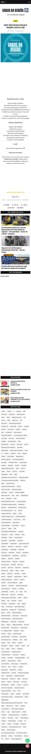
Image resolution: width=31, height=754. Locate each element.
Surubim (24, 712)
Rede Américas (9, 675)
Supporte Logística (16, 712)
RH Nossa (3, 681)
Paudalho (17, 645)
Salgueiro (13, 684)
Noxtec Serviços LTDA (6, 639)
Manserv (3, 612)
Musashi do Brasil (5, 627)
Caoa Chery (23, 465)
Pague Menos (4, 645)
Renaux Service (4, 678)
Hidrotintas (9, 573)
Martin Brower (16, 615)
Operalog (3, 642)
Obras (21, 639)
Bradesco (7, 453)
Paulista (23, 645)
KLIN (25, 591)
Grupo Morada (16, 555)
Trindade (9, 724)
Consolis (18, 486)
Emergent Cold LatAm (6, 513)
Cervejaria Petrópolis (23, 477)
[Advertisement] (15, 82)
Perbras (13, 648)
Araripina (3, 429)
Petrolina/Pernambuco (20, 657)
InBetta (25, 576)
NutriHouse (15, 639)
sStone (16, 706)
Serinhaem (18, 694)
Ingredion (3, 582)
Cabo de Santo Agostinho (18, 459)
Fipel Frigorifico (16, 522)
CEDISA (15, 474)
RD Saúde (14, 672)
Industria (16, 579)
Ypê (2, 739)
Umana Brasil (4, 727)
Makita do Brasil (21, 609)
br (1, 453)
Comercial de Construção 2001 (8, 486)
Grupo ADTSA (4, 540)
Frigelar (9, 528)
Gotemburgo (4, 537)
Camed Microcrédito (13, 462)
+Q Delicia (9, 411)
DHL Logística (9, 498)
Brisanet (3, 456)
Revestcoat (25, 678)
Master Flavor (24, 615)
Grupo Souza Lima (5, 564)
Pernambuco (20, 648)
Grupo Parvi (14, 561)
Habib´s (17, 570)
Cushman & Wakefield (19, 492)
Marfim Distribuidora (16, 612)
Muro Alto (26, 624)
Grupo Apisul (20, 540)
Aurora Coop (4, 438)
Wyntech (26, 736)
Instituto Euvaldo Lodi (12, 582)
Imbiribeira (9, 576)
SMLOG (2, 706)
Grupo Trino (10, 567)
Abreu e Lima (4, 414)
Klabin (21, 591)
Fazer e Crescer (17, 519)
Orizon (8, 642)
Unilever (3, 730)
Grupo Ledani (11, 552)
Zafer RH (7, 739)
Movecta (9, 624)
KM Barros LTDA (4, 594)
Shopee (26, 697)
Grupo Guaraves (4, 549)
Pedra (2, 648)
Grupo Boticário (4, 543)
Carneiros (23, 468)
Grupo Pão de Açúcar (5, 561)
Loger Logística (12, 603)
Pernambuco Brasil (5, 651)
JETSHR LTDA (21, 588)
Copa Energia (4, 492)
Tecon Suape (10, 718)
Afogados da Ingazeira (16, 417)
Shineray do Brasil (19, 697)
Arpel (2, 432)
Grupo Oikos (10, 558)
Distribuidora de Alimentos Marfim (8, 504)
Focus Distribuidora (5, 525)
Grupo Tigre (20, 564)
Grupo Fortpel (18, 546)
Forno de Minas (15, 525)
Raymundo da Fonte (5, 672)
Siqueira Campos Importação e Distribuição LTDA (11, 703)
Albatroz (3, 420)
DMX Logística (21, 504)
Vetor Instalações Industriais (7, 733)
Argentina (24, 429)
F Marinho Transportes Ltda (7, 516)
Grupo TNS (3, 567)
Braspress (24, 453)
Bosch (26, 450)
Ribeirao (9, 681)
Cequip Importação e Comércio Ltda (9, 477)
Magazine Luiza (4, 609)
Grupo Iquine (21, 549)
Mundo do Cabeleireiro (17, 624)
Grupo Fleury (10, 546)
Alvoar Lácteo (15, 420)
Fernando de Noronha (6, 522)
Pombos (19, 660)
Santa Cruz (25, 684)
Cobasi (2, 483)
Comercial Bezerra (10, 483)
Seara (14, 690)
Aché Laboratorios (21, 414)
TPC (25, 721)
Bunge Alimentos (19, 456)
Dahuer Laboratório (5, 495)
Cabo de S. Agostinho (6, 459)
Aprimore (20, 426)
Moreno (3, 624)
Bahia (19, 441)
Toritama (20, 721)
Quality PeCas (13, 669)
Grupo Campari (13, 543)
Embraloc (20, 510)
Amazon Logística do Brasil (15, 423)
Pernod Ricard (15, 654)
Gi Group (11, 534)
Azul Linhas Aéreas (12, 441)
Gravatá (10, 537)
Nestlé (22, 630)
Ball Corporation (5, 444)
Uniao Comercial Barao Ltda (15, 727)
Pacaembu (20, 642)
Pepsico (7, 648)
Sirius (26, 703)
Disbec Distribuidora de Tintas (8, 501)
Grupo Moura (23, 555)
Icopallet (24, 573)
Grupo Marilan (25, 552)
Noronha (9, 633)
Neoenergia (16, 630)
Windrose (11, 736)
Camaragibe (4, 462)
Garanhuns (21, 531)
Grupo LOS (18, 552)
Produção (21, 666)
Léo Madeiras (20, 594)
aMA (21, 420)
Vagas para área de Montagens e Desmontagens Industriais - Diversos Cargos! (13, 250)
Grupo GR (25, 546)
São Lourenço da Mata (6, 690)
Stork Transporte (5, 709)
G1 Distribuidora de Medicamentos (8, 531)
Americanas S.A (4, 426)
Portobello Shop (23, 663)
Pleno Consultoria (11, 660)
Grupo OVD (17, 558)
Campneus (3, 465)
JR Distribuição (4, 591)
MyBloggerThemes (22, 751)
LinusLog (3, 600)
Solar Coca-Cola (9, 706)
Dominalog (3, 507)
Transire (3, 724)
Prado (9, 666)
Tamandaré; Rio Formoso (13, 715)
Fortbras (23, 525)
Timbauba (3, 721)
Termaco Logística (24, 718)
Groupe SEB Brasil (18, 537)
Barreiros (13, 444)
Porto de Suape (14, 663)
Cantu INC (17, 465)
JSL (17, 591)
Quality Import (4, 669)
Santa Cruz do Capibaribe (6, 687)
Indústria (22, 579)
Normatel (3, 633)
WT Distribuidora (18, 736)
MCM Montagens (4, 621)
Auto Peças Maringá (20, 438)
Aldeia (8, 420)
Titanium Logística (12, 721)
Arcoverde (18, 429)
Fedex (24, 519)
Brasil (15, 21)
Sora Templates (13, 751)
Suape (8, 712)
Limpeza (25, 597)
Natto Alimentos (14, 627)
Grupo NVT (3, 558)
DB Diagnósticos (24, 495)
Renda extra (12, 678)
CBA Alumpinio (4, 474)
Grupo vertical (4, 570)
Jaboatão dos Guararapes (21, 585)
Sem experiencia (4, 694)
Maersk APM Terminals (19, 606)
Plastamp (3, 660)
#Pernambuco (25, 200)
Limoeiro (20, 597)
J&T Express (11, 585)
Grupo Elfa (3, 546)
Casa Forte (14, 471)
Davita (17, 495)
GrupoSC (11, 570)
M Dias (2, 606)
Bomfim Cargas (4, 450)
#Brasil (4, 200)
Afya (24, 417)
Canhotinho (10, 465)
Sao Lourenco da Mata (19, 687)
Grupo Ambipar (12, 540)
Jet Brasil (14, 588)
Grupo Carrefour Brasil (24, 543)
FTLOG (15, 528)
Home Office (17, 573)
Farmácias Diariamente (6, 519)
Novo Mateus (15, 636)
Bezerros (26, 444)
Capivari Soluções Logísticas (7, 468)
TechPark (3, 718)
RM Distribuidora (5, 684)
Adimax (8, 417)
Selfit (19, 690)
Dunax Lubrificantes (12, 507)
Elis (15, 510)
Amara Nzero (4, 423)
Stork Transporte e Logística (17, 709)
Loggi (18, 603)
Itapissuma (3, 585)
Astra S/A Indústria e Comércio (20, 435)
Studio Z (3, 712)
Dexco (2, 498)
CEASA (11, 474)
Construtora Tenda (5, 489)
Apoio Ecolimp (13, 426)
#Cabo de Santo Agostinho (13, 200)
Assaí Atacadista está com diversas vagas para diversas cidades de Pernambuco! (14, 267)
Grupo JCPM (3, 552)
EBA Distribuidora (22, 507)
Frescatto (3, 528)
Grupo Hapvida (13, 549)
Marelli (8, 612)
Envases (14, 513)
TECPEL (16, 718)
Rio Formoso (24, 681)
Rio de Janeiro (16, 681)
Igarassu (3, 576)
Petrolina (3, 657)
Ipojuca (20, 582)
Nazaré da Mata (24, 627)
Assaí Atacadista (17, 432)
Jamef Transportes (5, 588)
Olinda (25, 639)
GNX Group (17, 534)
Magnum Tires (13, 609)
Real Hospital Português (23, 672)
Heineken (3, 573)
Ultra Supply (16, 724)
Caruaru (8, 471)
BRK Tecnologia (10, 456)
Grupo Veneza (26, 567)
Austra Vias (11, 438)
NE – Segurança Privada (6, 630)
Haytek (22, 570)
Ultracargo (23, 724)
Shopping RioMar (5, 700)
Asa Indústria (9, 432)
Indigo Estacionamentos (6, 579)
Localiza (20, 600)
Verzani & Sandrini (11, 730)
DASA (13, 495)
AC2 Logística (12, 414)
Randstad (20, 669)
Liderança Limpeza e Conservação (8, 597)
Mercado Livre (14, 621)
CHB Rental (22, 480)
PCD (28, 645)
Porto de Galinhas (5, 663)
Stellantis (22, 706)
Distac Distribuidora (21, 501)
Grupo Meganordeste (6, 555)
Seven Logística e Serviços (7, 697)
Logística (24, 603)
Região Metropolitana (19, 675)
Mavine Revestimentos (18, 618)
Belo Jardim (19, 444)
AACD (24, 411)
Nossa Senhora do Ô (5, 636)
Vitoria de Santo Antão (22, 733)
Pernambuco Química (16, 651)
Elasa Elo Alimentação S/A (6, 510)
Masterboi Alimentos (6, 618)
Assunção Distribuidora (6, 435)
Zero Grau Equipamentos (16, 739)
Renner (18, 678)
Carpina (3, 471)
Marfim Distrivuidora (5, 615)
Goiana (23, 534)
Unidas (24, 727)
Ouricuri (14, 642)
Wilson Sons (4, 736)
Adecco (3, 417)
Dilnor (15, 498)
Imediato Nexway (18, 576)
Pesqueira (23, 654)
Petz (28, 657)
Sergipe (12, 694)
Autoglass (3, 441)
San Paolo (19, 684)
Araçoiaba (26, 426)
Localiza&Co (4, 603)
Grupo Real (22, 561)
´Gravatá (3, 411)
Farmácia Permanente (20, 516)
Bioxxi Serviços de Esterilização (8, 447)
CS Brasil (11, 492)
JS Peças (12, 591)
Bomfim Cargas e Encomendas (16, 450)
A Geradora (18, 411)
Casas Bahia (22, 471)
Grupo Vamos (18, 567)
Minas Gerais (21, 621)
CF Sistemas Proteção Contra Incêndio (9, 480)
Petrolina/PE (10, 657)
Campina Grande (23, 462)
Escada (19, 513)
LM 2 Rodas (14, 600)
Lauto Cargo (12, 594)
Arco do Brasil (11, 429)
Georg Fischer (4, 534)
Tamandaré (3, 715)
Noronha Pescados (17, 633)
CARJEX (17, 468)
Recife (2, 675)
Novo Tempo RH (23, 636)
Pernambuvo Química (5, 654)
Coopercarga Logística (17, 489)
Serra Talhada (26, 694)
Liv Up (8, 600)
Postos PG (3, 666)
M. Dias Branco (9, 606)
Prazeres (15, 666)
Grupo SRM (13, 564)
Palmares (11, 645)
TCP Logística (24, 715)
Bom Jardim (19, 447)
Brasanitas (13, 453)
